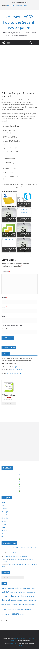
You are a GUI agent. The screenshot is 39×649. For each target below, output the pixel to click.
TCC (22, 600)
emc (33, 588)
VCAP (3, 605)
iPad (24, 592)
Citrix (3, 502)
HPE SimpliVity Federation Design (16, 556)
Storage (4, 521)
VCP (32, 605)
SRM (13, 600)
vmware (30, 609)
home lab (19, 592)
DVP (30, 588)
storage (18, 600)
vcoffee (28, 604)
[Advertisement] (19, 65)
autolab (4, 588)
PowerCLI (4, 515)
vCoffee (4, 524)
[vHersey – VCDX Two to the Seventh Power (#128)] (4, 42)
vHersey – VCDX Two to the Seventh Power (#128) (19, 22)
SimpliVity (5, 518)
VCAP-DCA (8, 605)
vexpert (12, 609)
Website (4, 316)
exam (11, 592)
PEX (34, 592)
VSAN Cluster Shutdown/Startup (17, 5)
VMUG (22, 609)
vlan (15, 609)
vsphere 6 (22, 614)
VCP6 (3, 527)
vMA (18, 609)
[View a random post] (35, 42)
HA (14, 592)
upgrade (26, 600)
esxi (7, 591)
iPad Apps (5, 512)
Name (4, 298)
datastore (21, 588)
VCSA (8, 609)
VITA (3, 534)
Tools (14, 553)
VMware (4, 537)
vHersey (4, 530)
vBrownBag (32, 600)
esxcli (3, 592)
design (26, 588)
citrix (16, 588)
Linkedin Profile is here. (14, 373)
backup (9, 588)
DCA (3, 505)
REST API (32, 596)
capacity (13, 588)
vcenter (20, 604)
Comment (6, 272)
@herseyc (18, 367)
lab (29, 592)
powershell (17, 596)
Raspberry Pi (25, 596)
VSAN (8, 614)
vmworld (4, 614)
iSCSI (27, 592)
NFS (31, 592)
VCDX (13, 604)
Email (4, 307)
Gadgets (4, 509)
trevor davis (5, 559)
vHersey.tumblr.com (16, 369)
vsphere (15, 613)
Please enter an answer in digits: (13, 325)
